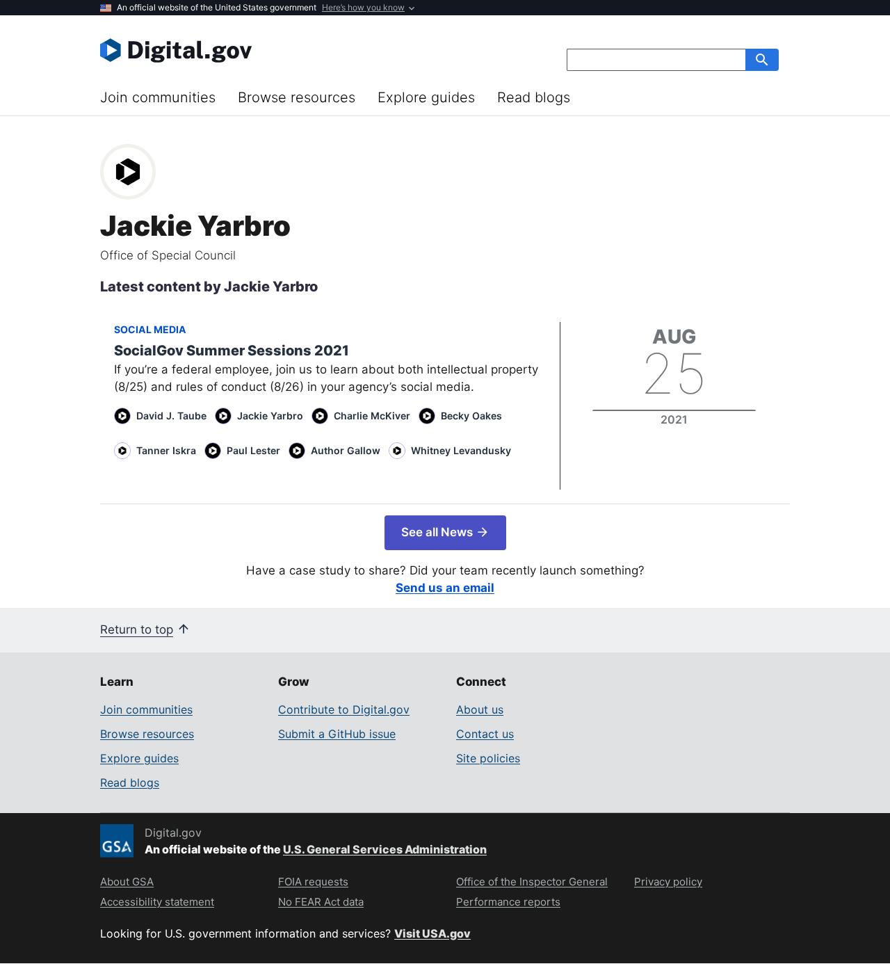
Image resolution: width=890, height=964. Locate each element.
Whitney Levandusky (461, 450)
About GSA (127, 881)
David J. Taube (171, 415)
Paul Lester (253, 450)
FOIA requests (313, 881)
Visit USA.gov (432, 933)
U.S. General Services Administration (385, 849)
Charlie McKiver (372, 415)
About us (479, 709)
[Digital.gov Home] (272, 50)
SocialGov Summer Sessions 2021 (231, 350)
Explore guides (426, 97)
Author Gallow (345, 450)
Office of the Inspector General (532, 881)
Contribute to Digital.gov (344, 709)
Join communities (158, 97)
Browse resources (296, 97)
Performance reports (508, 901)
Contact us (485, 734)
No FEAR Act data (321, 901)
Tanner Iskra (166, 450)
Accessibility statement (157, 901)
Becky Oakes (471, 415)
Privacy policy (668, 881)
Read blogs (533, 97)
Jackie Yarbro (270, 415)
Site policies (488, 758)
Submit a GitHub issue (337, 734)
